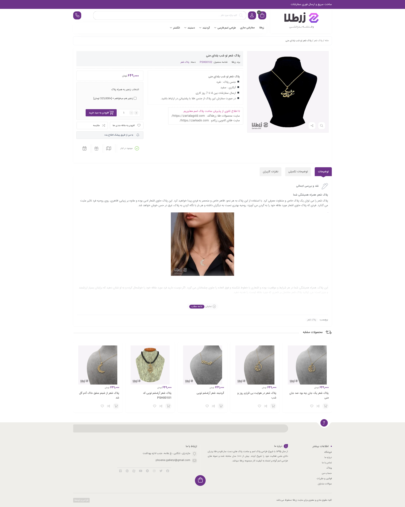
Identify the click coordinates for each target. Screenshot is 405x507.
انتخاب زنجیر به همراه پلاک (125, 89)
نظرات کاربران (270, 171)
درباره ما (328, 457)
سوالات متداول (325, 484)
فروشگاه (328, 452)
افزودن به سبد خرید (99, 113)
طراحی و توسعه (81, 500)
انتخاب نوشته (325, 406)
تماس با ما (327, 463)
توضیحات (323, 171)
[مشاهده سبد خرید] (262, 16)
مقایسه (96, 126)
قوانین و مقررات (324, 479)
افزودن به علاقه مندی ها (124, 126)
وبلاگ (329, 468)
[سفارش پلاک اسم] (301, 21)
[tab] (323, 171)
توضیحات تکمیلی (298, 171)
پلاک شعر (318, 41)
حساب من (327, 473)
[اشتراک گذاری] (312, 125)
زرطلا (233, 62)
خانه (327, 41)
